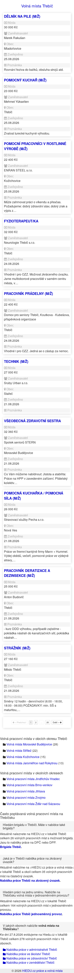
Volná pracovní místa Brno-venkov (29, 785)
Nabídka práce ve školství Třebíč (28, 954)
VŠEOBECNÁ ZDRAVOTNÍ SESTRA (32, 420)
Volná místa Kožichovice (22, 757)
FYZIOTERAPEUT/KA (21, 221)
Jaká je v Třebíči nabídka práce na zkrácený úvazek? (32, 860)
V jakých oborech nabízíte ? (31, 927)
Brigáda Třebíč (10, 847)
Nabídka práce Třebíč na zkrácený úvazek (30, 880)
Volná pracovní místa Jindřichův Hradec (33, 779)
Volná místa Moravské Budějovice (29, 744)
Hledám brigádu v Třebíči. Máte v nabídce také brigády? (34, 826)
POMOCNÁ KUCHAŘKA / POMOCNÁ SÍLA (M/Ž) (33, 495)
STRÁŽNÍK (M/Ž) (17, 648)
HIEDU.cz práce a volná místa (42, 970)
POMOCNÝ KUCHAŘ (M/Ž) (25, 80)
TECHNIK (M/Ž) (16, 361)
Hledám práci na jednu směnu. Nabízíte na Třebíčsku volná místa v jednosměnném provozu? (36, 894)
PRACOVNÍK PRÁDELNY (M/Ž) (28, 293)
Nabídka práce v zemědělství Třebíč (30, 962)
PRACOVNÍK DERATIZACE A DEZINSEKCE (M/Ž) (27, 573)
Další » (56, 722)
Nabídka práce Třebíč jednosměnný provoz (31, 914)
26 (47, 722)
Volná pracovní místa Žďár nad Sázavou (33, 804)
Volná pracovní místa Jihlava (25, 791)
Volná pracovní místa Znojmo (26, 797)
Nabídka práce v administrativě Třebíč (31, 949)
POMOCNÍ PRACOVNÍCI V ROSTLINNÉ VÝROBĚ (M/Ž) (35, 146)
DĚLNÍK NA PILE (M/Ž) (22, 16)
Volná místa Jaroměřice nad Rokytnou (31, 763)
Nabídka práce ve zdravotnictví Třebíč (31, 958)
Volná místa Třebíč (37, 6)
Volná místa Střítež (18, 750)
